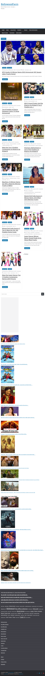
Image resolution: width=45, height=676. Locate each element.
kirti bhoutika (30, 190)
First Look (35, 609)
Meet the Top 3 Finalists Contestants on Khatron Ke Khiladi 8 (11, 149)
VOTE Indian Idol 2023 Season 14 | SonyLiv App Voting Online (13, 343)
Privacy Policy (3, 661)
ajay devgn (7, 606)
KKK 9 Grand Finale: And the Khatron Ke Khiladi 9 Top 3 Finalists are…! (33, 105)
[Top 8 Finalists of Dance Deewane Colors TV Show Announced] (11, 92)
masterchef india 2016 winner (29, 192)
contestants (5, 272)
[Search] (42, 294)
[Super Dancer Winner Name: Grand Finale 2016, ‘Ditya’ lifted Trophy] (33, 219)
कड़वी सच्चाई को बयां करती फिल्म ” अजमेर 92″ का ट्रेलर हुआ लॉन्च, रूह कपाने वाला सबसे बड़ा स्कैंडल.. (16, 509)
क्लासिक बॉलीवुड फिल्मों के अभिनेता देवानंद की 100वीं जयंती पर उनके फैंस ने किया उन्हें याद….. (15, 405)
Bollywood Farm (5, 69)
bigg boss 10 (7, 178)
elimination (30, 608)
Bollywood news (4, 622)
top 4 (34, 193)
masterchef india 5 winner (28, 193)
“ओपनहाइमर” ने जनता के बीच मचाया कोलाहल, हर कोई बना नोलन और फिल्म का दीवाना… (14, 434)
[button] (21, 30)
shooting (12, 615)
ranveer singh (26, 613)
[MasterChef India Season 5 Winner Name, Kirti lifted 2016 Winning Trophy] (33, 174)
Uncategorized (3, 650)
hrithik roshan (41, 608)
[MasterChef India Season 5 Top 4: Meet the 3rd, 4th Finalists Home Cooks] (11, 215)
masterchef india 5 (38, 192)
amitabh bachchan (28, 606)
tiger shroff (17, 617)
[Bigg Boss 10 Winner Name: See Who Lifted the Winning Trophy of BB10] (11, 167)
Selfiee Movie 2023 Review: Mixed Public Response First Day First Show (15, 468)
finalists (23, 69)
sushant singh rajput (36, 615)
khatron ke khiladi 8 (13, 143)
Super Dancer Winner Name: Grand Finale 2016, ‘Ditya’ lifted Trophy (32, 238)
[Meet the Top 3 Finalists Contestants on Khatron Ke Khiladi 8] (11, 131)
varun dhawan (28, 617)
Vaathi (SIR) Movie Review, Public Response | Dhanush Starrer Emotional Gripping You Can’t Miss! (20, 479)
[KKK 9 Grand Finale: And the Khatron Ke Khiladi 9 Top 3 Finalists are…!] (33, 89)
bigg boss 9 (41, 606)
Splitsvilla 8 (22, 615)
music (32, 611)
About (2, 657)
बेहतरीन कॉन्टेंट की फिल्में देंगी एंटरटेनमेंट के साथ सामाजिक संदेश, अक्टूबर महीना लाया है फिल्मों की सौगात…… (16, 384)
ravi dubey (18, 143)
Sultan (26, 615)
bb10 (4, 178)
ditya (26, 232)
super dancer (37, 232)
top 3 (36, 101)
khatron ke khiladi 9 (31, 101)
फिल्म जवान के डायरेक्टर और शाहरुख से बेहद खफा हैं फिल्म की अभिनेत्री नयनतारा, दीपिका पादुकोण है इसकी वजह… (18, 417)
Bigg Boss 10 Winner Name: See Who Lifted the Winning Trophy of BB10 (11, 183)
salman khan (4, 179)
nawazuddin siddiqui (14, 613)
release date (31, 613)
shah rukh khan (4, 615)
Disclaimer (3, 664)
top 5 (30, 69)
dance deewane (5, 107)
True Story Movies (33, 30)
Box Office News (4, 626)
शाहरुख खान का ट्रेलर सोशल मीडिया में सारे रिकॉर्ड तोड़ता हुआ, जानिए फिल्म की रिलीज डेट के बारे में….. (16, 529)
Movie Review (20, 611)
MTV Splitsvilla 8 (27, 611)
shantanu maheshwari (6, 145)
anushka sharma (34, 606)
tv (9, 179)
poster (19, 613)
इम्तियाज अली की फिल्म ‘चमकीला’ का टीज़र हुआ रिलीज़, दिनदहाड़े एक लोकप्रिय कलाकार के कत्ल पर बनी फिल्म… (17, 570)
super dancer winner (36, 233)
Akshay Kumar (12, 606)
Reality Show (5, 32)
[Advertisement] (22, 19)
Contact (2, 659)
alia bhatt (17, 606)
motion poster (14, 611)
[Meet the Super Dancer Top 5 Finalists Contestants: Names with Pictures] (11, 259)
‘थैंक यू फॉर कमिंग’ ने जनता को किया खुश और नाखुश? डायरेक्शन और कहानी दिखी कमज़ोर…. (14, 364)
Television (12, 32)
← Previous (25, 254)
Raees (23, 613)
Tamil (7, 617)
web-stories (19, 32)
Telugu (13, 617)
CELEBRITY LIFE (3, 629)
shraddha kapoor (17, 615)
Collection (13, 30)
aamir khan (2, 606)
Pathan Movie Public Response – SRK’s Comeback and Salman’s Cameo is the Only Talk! (18, 492)
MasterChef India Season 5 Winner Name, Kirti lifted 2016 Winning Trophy (33, 198)
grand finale (33, 232)
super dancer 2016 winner (28, 233)
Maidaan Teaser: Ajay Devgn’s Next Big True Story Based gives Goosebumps (16, 582)
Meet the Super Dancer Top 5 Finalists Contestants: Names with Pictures (11, 277)
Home (3, 30)
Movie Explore (3, 631)
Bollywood (11, 608)
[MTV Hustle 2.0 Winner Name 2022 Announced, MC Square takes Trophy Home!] (22, 53)
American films (22, 606)
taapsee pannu (3, 617)
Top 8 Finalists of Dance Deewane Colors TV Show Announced (10, 111)
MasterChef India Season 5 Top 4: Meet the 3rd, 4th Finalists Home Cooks (11, 230)
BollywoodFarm (9, 4)
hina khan (7, 143)
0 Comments (18, 69)
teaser (10, 617)
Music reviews (38, 611)
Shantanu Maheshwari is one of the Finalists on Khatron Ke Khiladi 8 (32, 149)
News (7, 30)
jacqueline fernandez (4, 611)
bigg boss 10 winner (13, 178)
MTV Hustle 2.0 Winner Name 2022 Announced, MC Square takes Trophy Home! (21, 73)
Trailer (25, 30)
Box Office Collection (21, 609)
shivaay (9, 615)
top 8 (13, 107)
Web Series (3, 652)
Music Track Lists (5, 613)
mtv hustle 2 (27, 69)
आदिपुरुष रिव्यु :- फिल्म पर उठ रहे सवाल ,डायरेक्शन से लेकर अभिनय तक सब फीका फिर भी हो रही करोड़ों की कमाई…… (18, 454)
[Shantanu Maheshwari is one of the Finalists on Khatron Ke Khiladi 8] (33, 132)
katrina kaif (9, 611)
